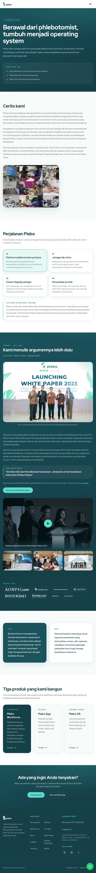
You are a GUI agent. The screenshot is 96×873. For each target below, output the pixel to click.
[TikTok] (78, 852)
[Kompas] (17, 589)
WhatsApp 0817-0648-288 (73, 822)
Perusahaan (35, 822)
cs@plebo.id (67, 829)
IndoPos (55, 596)
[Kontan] (39, 596)
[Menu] (90, 4)
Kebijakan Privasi (72, 868)
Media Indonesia (61, 589)
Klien (32, 835)
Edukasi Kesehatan (48, 842)
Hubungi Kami (36, 795)
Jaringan (47, 829)
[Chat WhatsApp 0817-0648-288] (90, 866)
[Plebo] (7, 4)
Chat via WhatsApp (57, 795)
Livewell (85, 483)
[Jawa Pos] (41, 589)
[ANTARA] (79, 589)
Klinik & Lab (34, 829)
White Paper (49, 835)
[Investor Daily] (16, 596)
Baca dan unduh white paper (18, 490)
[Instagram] (64, 852)
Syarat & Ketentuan (86, 868)
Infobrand (68, 596)
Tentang (33, 848)
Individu (47, 822)
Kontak (46, 848)
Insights (33, 842)
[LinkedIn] (71, 852)
